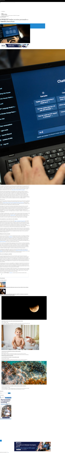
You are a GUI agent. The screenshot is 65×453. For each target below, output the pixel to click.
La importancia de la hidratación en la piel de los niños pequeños (11, 351)
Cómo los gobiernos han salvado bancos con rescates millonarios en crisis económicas (14, 424)
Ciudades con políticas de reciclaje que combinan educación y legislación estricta (13, 423)
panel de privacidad (3, 241)
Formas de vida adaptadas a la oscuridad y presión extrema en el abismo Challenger (14, 385)
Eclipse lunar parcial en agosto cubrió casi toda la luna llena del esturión (12, 422)
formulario (10, 236)
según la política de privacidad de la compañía (18, 189)
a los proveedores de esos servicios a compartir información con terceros (13, 202)
